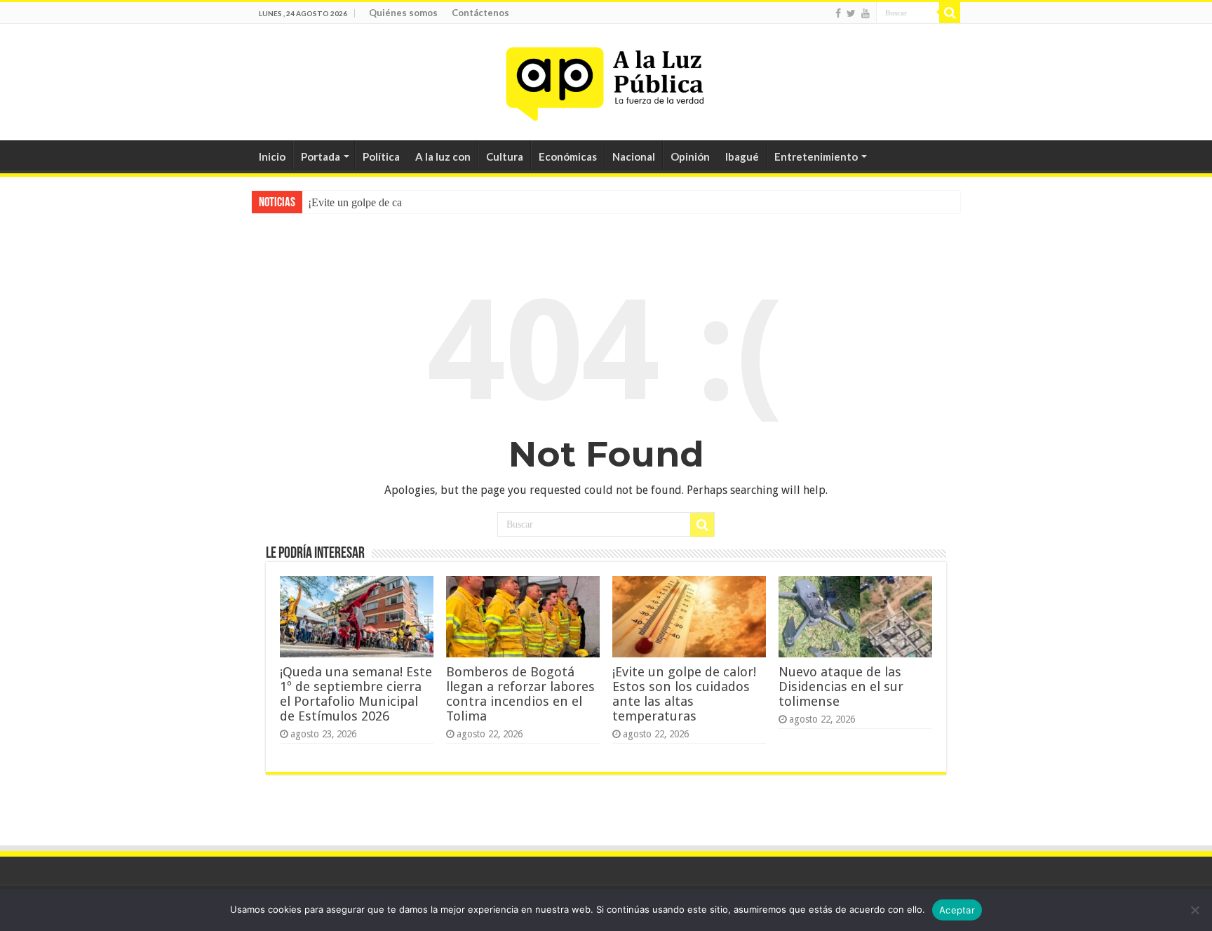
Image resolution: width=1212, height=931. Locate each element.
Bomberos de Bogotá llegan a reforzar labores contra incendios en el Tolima (520, 693)
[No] (1194, 910)
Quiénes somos (403, 12)
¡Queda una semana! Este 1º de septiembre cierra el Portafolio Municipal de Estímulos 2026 (356, 693)
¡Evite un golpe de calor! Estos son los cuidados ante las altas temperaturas (684, 693)
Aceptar (957, 910)
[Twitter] (851, 13)
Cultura (504, 156)
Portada (320, 156)
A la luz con (443, 156)
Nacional (633, 156)
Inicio (272, 156)
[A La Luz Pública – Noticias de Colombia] (606, 79)
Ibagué (742, 156)
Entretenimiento (816, 156)
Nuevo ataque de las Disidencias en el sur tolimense (841, 686)
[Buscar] (949, 12)
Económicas (568, 156)
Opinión (690, 156)
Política (381, 156)
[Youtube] (865, 13)
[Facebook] (838, 13)
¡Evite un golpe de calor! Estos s (379, 202)
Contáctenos (480, 12)
